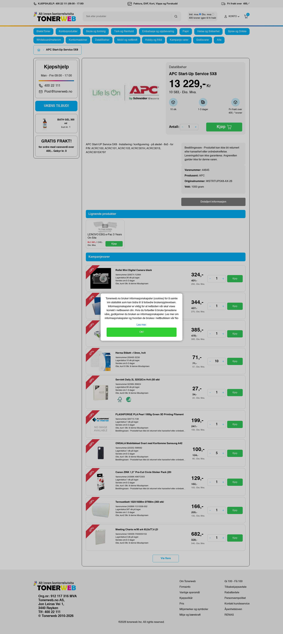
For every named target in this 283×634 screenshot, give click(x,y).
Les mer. (141, 325)
